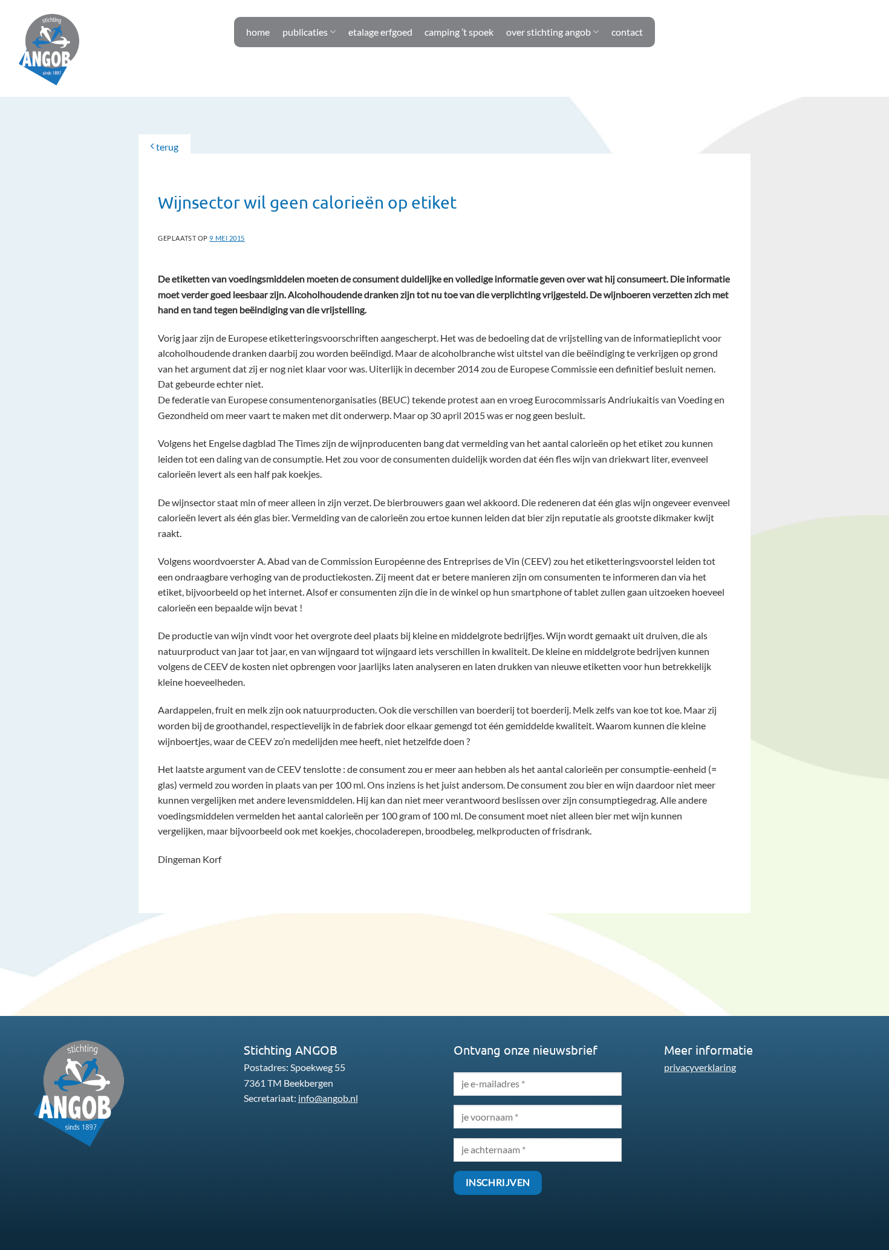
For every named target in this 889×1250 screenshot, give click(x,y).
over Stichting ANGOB (548, 31)
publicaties (305, 31)
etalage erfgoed (380, 31)
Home (258, 31)
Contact (627, 31)
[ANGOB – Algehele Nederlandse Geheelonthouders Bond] (49, 49)
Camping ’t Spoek (459, 31)
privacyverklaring (700, 1067)
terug (166, 146)
